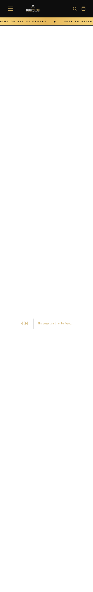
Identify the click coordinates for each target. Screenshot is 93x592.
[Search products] (75, 8)
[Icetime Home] (34, 8)
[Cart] (83, 8)
